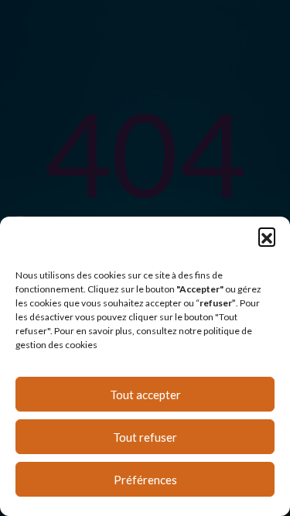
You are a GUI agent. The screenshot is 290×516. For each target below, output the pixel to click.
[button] (267, 236)
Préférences (145, 480)
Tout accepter (145, 395)
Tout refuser (145, 437)
